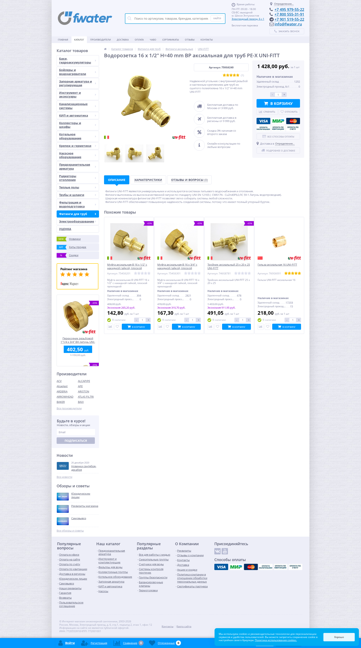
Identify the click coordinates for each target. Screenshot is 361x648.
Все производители (69, 408)
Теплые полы (69, 187)
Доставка (123, 39)
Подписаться (76, 441)
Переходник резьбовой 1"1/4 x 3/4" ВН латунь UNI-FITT (78, 340)
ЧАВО (153, 39)
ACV (59, 381)
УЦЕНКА (65, 229)
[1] (224, 75)
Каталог (79, 39)
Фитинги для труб (73, 214)
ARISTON (83, 391)
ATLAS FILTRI (86, 396)
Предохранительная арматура (74, 166)
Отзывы (189, 39)
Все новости (64, 477)
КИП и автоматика (73, 115)
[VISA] (263, 121)
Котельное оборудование (70, 136)
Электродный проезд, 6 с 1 (248, 19)
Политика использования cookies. (276, 640)
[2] (227, 75)
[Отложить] (117, 327)
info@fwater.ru (288, 24)
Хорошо (339, 637)
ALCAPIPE (84, 381)
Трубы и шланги (71, 195)
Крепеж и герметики (75, 146)
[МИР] (278, 121)
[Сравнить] (110, 327)
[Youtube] (225, 551)
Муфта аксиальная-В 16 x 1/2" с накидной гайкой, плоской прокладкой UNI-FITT (127, 268)
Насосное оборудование (70, 155)
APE (80, 386)
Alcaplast (62, 386)
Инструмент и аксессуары (70, 94)
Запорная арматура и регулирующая (75, 83)
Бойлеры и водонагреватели (72, 72)
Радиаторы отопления (67, 178)
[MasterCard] (293, 121)
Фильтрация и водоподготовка (72, 204)
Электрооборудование (76, 221)
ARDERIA (62, 391)
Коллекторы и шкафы (70, 125)
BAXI (81, 402)
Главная (63, 39)
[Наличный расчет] (263, 128)
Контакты (207, 39)
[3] (231, 75)
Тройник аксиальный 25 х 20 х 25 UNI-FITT (228, 266)
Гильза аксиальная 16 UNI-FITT (277, 264)
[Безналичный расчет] (293, 128)
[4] (234, 75)
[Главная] (105, 49)
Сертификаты (170, 39)
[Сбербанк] (278, 128)
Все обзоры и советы (70, 530)
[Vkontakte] (217, 551)
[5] (237, 75)
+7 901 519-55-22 (289, 19)
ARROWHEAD (65, 396)
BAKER (61, 402)
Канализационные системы (73, 106)
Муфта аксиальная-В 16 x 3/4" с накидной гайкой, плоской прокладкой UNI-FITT (177, 268)
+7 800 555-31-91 (289, 14)
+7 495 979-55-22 (289, 9)
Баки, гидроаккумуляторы (75, 60)
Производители (100, 39)
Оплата (139, 39)
